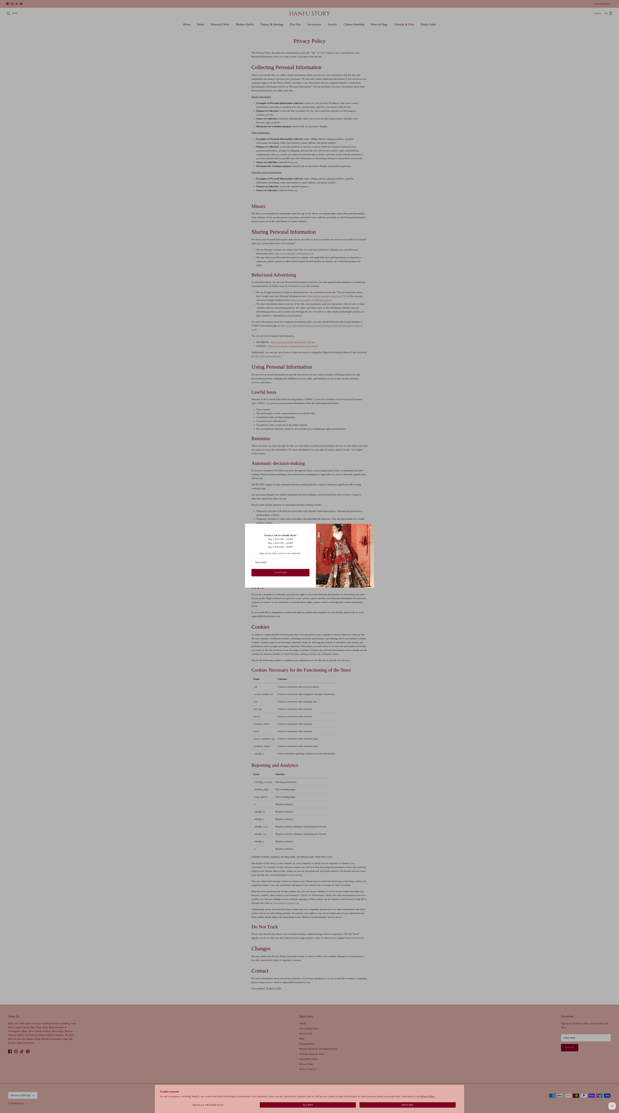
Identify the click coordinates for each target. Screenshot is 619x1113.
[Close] (369, 527)
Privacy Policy (427, 1096)
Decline (407, 1105)
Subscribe (280, 572)
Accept (308, 1105)
